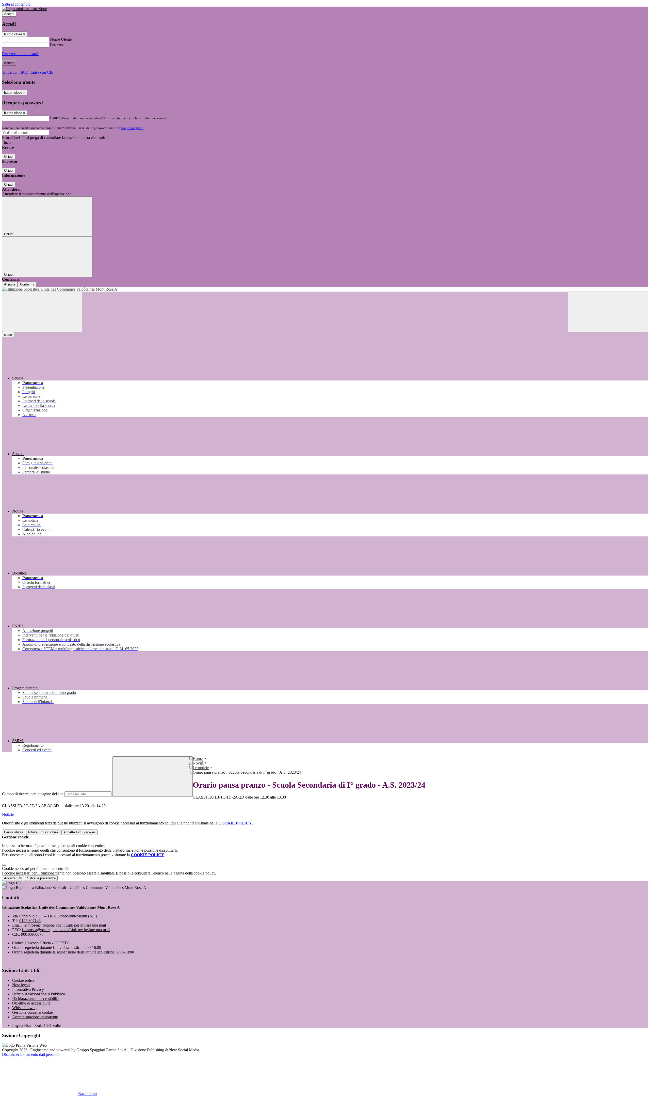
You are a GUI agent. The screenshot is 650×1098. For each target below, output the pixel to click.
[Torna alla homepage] (325, 289)
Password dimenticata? (20, 54)
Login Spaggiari (132, 128)
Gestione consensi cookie (32, 1012)
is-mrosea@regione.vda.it (65, 925)
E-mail (55, 118)
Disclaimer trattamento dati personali (31, 1054)
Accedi (9, 14)
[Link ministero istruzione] (24, 9)
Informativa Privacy (28, 989)
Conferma (27, 284)
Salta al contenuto (16, 4)
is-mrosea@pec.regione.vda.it (66, 930)
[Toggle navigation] (42, 312)
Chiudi (8, 156)
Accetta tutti (79, 832)
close (8, 335)
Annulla (9, 284)
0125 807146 (30, 920)
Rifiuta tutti (43, 832)
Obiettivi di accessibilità (31, 1003)
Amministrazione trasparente (35, 1017)
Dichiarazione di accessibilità (35, 998)
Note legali (21, 985)
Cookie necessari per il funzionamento (33, 868)
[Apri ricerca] (608, 312)
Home (198, 758)
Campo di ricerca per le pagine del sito (32, 794)
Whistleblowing (25, 1008)
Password (58, 44)
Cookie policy (23, 980)
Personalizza (13, 832)
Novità (198, 763)
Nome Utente (61, 39)
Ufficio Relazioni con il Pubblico (38, 994)
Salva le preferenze (41, 878)
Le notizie (201, 768)
